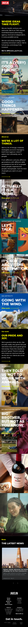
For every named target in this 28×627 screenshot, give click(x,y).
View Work (3, 494)
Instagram (19, 599)
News (8, 602)
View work (3, 56)
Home (8, 598)
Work (8, 599)
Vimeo (19, 601)
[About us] (6, 176)
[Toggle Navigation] (25, 3)
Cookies (8, 622)
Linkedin (19, 602)
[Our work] (6, 361)
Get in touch (8, 604)
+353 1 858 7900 (19, 609)
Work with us (19, 613)
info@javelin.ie (19, 610)
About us (8, 601)
